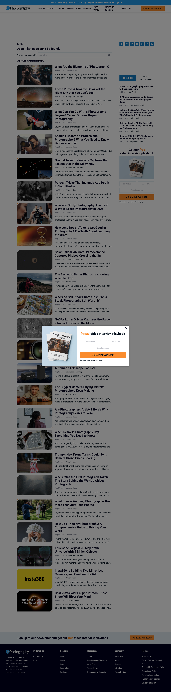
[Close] (126, 328)
